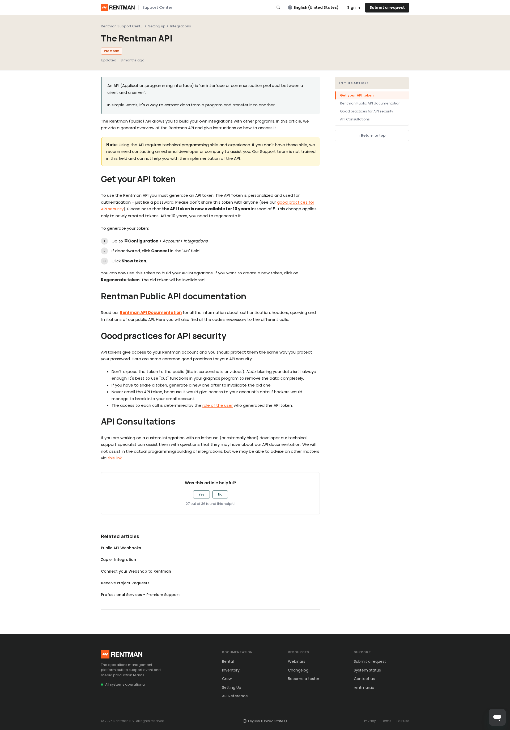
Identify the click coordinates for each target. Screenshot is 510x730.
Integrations (180, 26)
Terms (386, 721)
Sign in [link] (353, 7)
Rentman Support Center (122, 26)
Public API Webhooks (121, 548)
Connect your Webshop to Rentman (136, 571)
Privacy (370, 721)
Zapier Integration (118, 559)
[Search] (278, 7)
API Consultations (355, 119)
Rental (228, 661)
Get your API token (357, 95)
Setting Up (231, 687)
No (220, 494)
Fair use (403, 721)
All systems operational (125, 684)
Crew (227, 678)
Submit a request (387, 7)
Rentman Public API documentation (370, 103)
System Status (367, 670)
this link (115, 458)
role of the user (217, 405)
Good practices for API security (366, 111)
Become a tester (303, 678)
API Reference (235, 696)
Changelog (298, 670)
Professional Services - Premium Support (140, 594)
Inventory (231, 670)
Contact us (364, 678)
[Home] (118, 7)
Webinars (296, 661)
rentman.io (364, 687)
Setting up (156, 26)
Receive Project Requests (125, 583)
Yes (201, 494)
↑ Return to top (371, 135)
